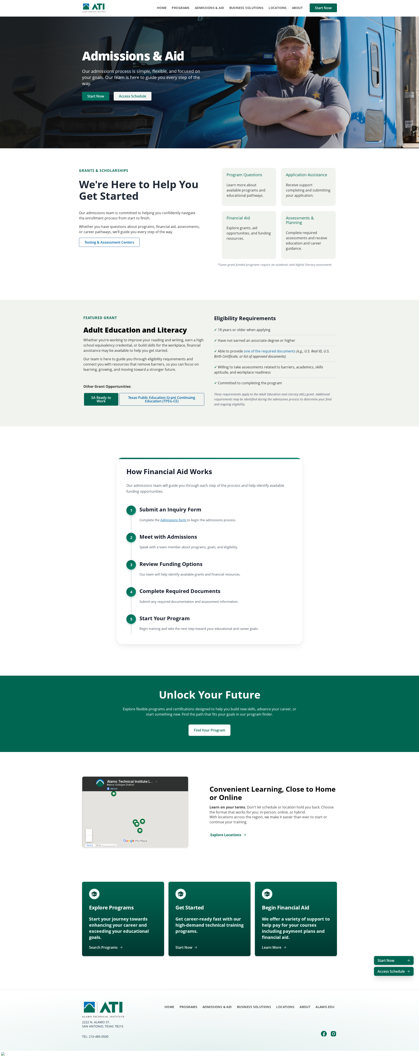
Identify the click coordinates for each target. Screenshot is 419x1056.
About (297, 8)
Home (162, 8)
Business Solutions (246, 8)
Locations (278, 8)
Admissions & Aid (209, 8)
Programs (180, 8)
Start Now (323, 7)
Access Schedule (132, 96)
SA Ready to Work (101, 399)
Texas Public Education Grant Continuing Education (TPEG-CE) (161, 399)
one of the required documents (269, 351)
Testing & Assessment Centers (109, 242)
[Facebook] (323, 1034)
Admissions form (173, 520)
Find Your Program (209, 730)
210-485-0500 (98, 1036)
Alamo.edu (325, 1007)
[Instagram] (333, 1034)
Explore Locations (225, 834)
